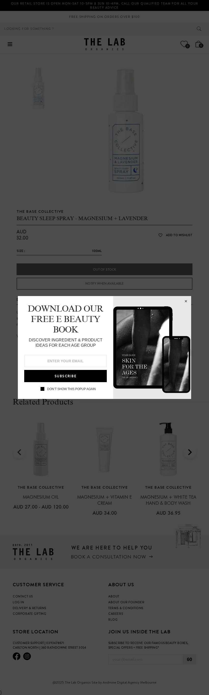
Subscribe (66, 376)
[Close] (186, 301)
